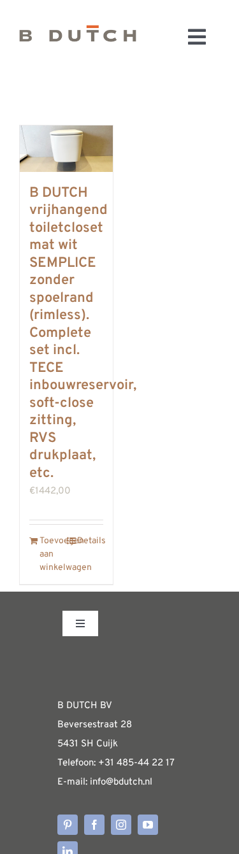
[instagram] (121, 825)
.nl (147, 782)
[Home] (77, 37)
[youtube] (148, 825)
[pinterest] (67, 825)
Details (90, 541)
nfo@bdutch (117, 782)
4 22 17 (159, 763)
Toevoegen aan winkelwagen (53, 554)
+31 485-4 (120, 763)
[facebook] (94, 825)
